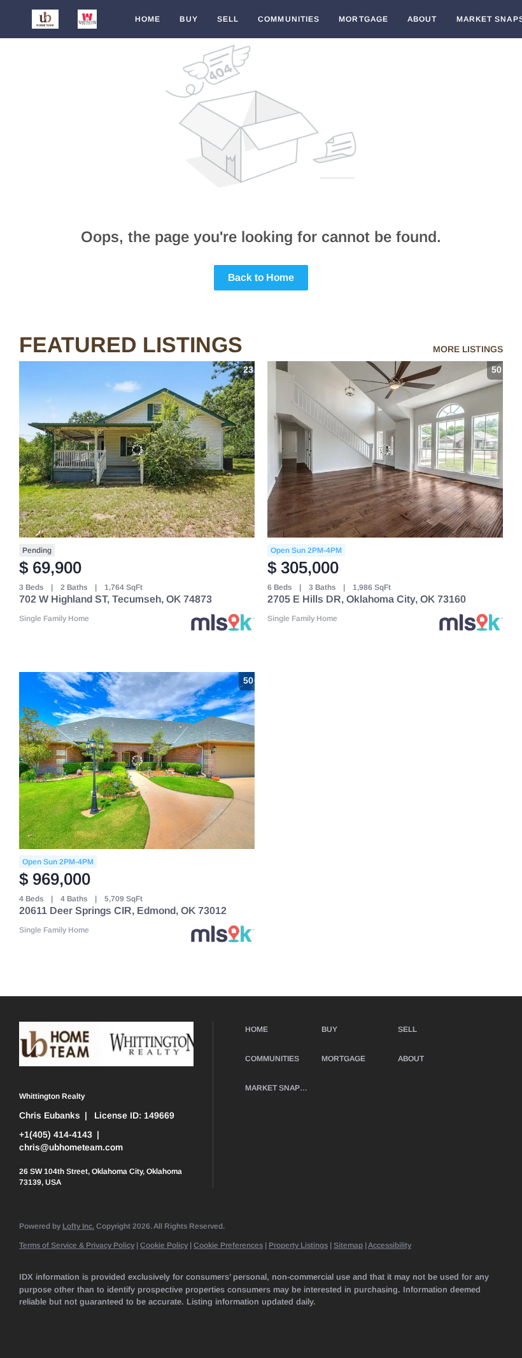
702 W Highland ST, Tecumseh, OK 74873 (115, 599)
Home (147, 19)
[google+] (366, 1323)
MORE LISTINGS (468, 349)
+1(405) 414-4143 (55, 1134)
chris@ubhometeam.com (71, 1147)
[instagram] (219, 1323)
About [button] (422, 19)
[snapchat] (293, 1323)
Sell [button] (228, 19)
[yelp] (182, 1323)
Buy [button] (188, 19)
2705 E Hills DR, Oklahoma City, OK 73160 (366, 599)
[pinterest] (329, 1323)
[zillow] (145, 1323)
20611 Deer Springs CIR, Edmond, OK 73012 (123, 910)
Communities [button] (289, 19)
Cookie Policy (164, 1245)
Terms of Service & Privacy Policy (76, 1245)
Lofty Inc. (78, 1226)
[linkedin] (71, 1323)
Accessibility (389, 1245)
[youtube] (256, 1323)
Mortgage (363, 19)
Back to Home (261, 277)
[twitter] (108, 1323)
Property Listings (298, 1245)
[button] (45, 19)
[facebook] (34, 1323)
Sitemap (348, 1245)
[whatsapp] (403, 1323)
